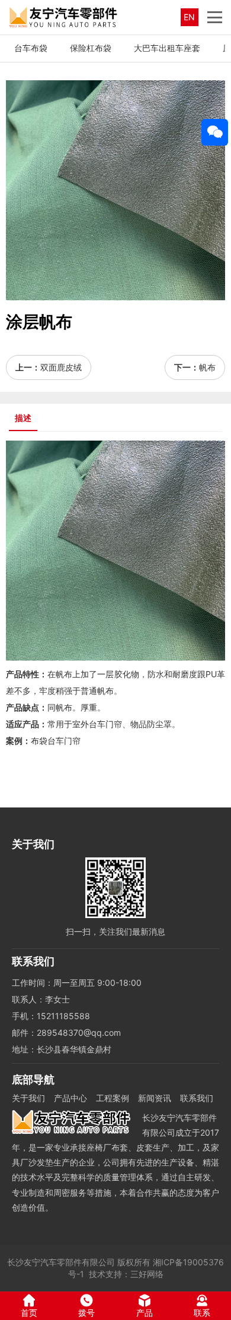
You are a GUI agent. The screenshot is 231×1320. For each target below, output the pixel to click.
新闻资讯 (154, 1098)
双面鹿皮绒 (61, 367)
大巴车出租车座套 (167, 48)
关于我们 (28, 1098)
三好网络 (146, 1274)
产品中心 (70, 1098)
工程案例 (112, 1098)
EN (189, 17)
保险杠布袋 (90, 48)
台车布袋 (30, 48)
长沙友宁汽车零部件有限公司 (61, 1262)
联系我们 (196, 1098)
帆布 (207, 367)
